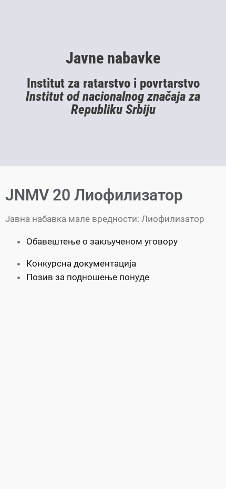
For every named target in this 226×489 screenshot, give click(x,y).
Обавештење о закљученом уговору (102, 241)
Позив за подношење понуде (87, 277)
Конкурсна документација (81, 263)
